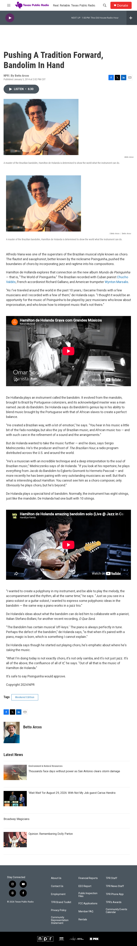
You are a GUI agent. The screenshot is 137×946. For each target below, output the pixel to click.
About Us (56, 878)
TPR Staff (111, 878)
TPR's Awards (113, 902)
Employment (58, 894)
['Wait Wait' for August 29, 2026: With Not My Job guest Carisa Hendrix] (15, 798)
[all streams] (131, 18)
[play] (10, 18)
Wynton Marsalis (116, 282)
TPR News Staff (115, 886)
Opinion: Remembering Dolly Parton (51, 834)
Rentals (82, 919)
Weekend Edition (24, 697)
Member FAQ (85, 911)
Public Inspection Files (87, 895)
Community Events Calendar (116, 911)
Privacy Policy (58, 910)
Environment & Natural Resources (45, 766)
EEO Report (84, 886)
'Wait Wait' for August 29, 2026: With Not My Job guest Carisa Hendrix (72, 793)
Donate (122, 5)
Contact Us (57, 886)
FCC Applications (87, 903)
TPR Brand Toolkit (61, 902)
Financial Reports (88, 878)
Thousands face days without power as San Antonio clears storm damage (74, 771)
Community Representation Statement (59, 920)
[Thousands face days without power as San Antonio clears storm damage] (15, 772)
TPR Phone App (115, 894)
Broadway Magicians (16, 819)
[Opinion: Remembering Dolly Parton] (15, 839)
